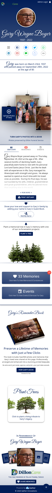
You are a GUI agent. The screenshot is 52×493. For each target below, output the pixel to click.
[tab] (11, 148)
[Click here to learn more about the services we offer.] (26, 472)
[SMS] (26, 53)
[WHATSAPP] (43, 47)
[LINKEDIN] (8, 53)
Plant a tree (25, 234)
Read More (26, 192)
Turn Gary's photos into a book (26, 137)
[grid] (26, 113)
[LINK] (43, 53)
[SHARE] (34, 53)
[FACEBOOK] (17, 47)
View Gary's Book (26, 370)
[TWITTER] (34, 47)
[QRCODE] (8, 47)
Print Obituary (27, 197)
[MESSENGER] (26, 47)
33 (49, 272)
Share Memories (27, 482)
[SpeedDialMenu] (46, 487)
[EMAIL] (17, 53)
